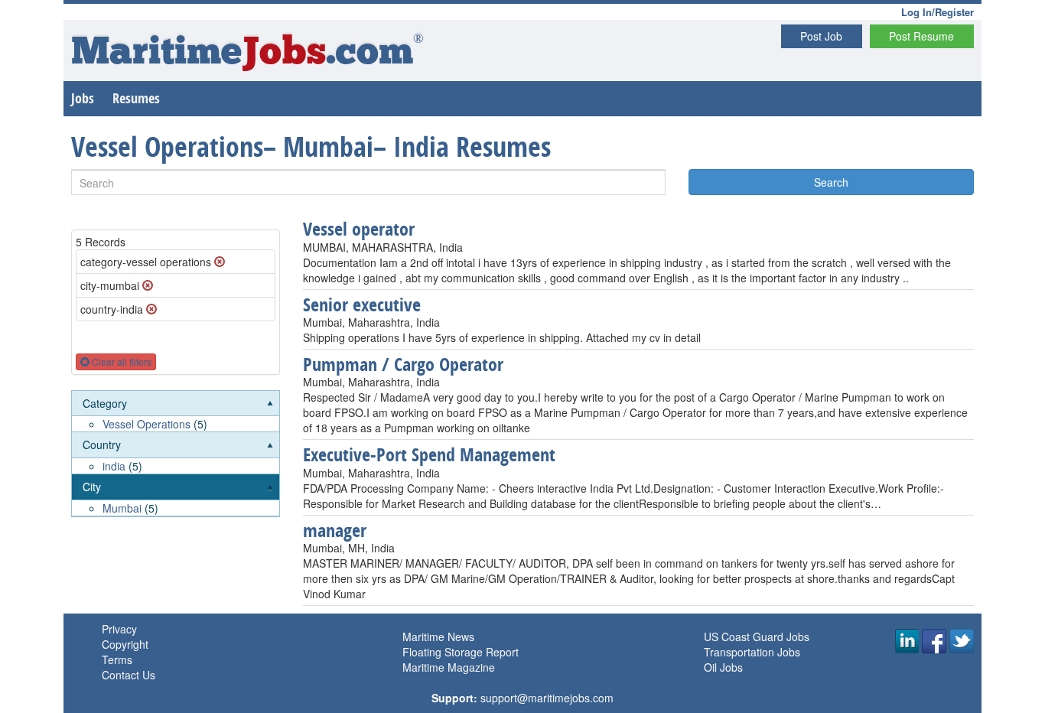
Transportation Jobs (752, 651)
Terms (117, 659)
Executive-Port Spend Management (429, 454)
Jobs (82, 98)
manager (334, 530)
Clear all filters (120, 361)
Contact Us (128, 674)
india (114, 466)
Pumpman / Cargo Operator (403, 364)
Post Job (821, 36)
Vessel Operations (146, 423)
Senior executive (362, 304)
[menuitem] (175, 412)
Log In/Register (937, 12)
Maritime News (438, 636)
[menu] (175, 453)
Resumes (136, 98)
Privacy (119, 628)
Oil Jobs (723, 667)
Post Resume (921, 36)
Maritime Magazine (448, 667)
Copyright (125, 644)
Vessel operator (359, 229)
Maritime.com (247, 53)
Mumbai (122, 508)
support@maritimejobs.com (547, 697)
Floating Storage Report (460, 651)
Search (831, 182)
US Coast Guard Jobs (756, 636)
